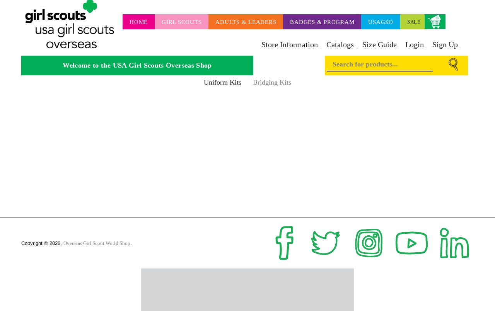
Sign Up (445, 44)
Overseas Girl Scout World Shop (96, 243)
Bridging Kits (272, 82)
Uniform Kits (222, 82)
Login (414, 44)
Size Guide (379, 44)
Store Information (289, 44)
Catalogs (340, 44)
